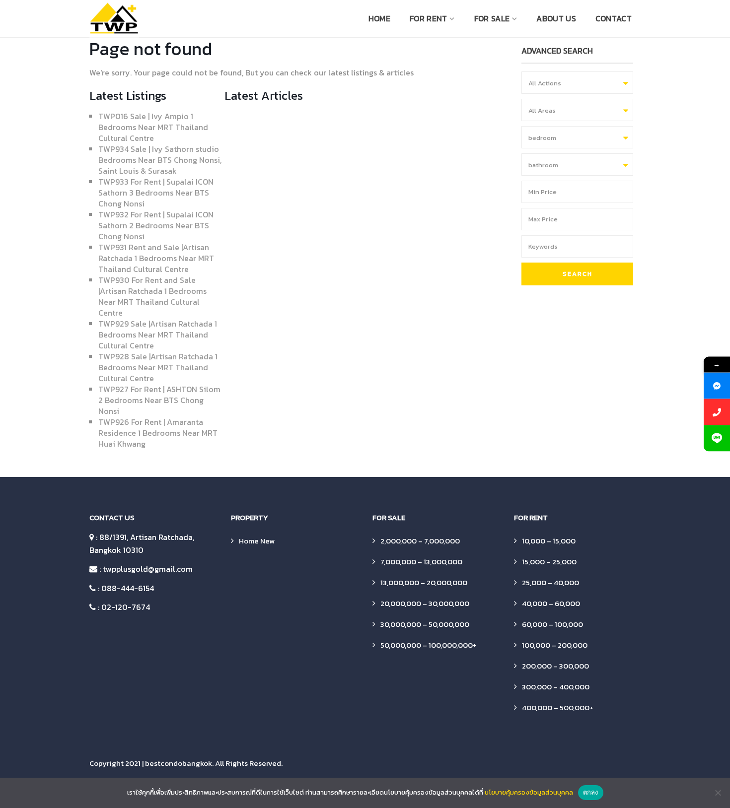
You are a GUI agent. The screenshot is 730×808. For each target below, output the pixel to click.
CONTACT (613, 18)
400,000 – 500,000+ (557, 707)
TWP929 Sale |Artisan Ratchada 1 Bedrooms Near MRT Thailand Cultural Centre (157, 334)
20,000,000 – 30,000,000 (424, 603)
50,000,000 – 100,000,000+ (428, 645)
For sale (492, 18)
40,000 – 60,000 (551, 603)
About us (556, 18)
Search (577, 273)
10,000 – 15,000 (549, 540)
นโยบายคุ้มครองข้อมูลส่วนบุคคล (529, 792)
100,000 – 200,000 (554, 645)
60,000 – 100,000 (552, 624)
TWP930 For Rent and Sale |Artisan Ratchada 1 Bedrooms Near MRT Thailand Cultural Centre (152, 296)
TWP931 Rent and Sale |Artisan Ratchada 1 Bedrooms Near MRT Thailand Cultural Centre (156, 258)
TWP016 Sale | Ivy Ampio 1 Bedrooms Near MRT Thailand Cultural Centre (153, 127)
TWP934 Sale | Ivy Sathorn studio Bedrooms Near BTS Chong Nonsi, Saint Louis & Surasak (159, 160)
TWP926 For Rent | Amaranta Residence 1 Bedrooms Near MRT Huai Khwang (158, 433)
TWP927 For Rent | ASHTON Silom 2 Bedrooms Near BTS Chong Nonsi (159, 400)
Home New (257, 540)
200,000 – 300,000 (555, 666)
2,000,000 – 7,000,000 (420, 540)
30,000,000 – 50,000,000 (424, 624)
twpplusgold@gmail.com (148, 569)
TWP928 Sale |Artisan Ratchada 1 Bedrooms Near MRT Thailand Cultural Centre (158, 367)
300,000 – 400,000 (555, 686)
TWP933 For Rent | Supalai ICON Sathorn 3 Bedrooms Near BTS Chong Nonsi (156, 192)
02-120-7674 (125, 607)
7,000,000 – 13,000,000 (421, 561)
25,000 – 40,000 (550, 582)
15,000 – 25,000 (549, 561)
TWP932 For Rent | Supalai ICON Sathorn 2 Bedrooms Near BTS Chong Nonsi (156, 225)
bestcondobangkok (178, 763)
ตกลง (590, 792)
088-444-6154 (127, 588)
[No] (718, 793)
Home (379, 18)
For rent (428, 18)
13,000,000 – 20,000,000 (423, 582)
